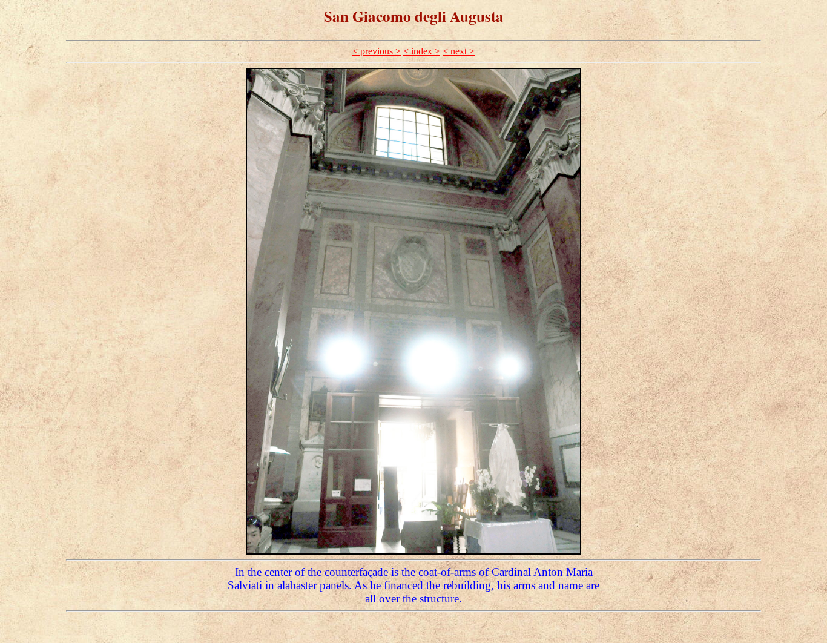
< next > (459, 51)
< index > (421, 51)
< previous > (376, 51)
